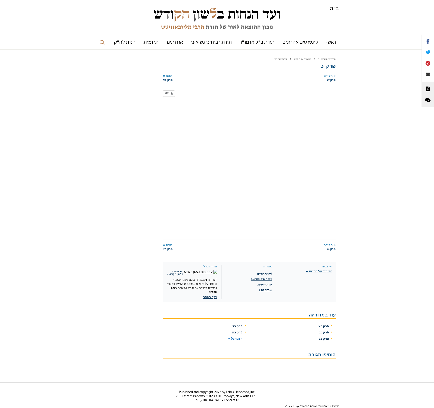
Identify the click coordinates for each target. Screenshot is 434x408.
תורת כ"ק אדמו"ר (257, 42)
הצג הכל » (235, 339)
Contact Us (232, 400)
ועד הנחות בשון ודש (217, 14)
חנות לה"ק (125, 42)
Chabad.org (292, 406)
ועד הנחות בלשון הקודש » (175, 273)
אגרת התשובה (264, 284)
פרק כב (324, 332)
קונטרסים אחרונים (300, 42)
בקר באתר (210, 297)
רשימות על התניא (302, 59)
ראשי (331, 42)
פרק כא (323, 326)
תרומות (151, 42)
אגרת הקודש (265, 290)
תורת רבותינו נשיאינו (211, 42)
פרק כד (237, 326)
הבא (168, 78)
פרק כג (324, 339)
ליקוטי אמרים (280, 59)
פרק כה (237, 332)
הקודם (329, 78)
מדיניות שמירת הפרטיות (313, 406)
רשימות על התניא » (319, 271)
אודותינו (174, 42)
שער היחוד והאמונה (261, 279)
